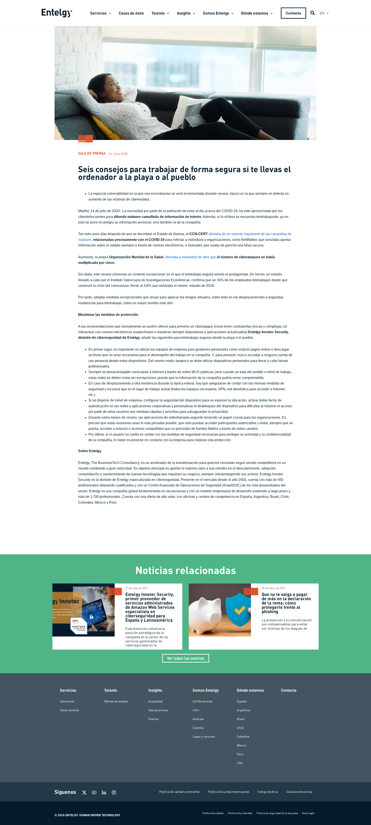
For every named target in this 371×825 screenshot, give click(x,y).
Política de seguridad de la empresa (277, 813)
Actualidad (155, 701)
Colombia (243, 736)
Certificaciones (203, 701)
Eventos (153, 719)
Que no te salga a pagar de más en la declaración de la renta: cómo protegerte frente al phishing (286, 603)
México (241, 745)
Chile (240, 728)
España (241, 701)
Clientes (198, 728)
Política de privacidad (240, 813)
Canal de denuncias (299, 792)
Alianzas (198, 719)
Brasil (241, 719)
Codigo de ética (268, 792)
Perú (240, 754)
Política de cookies (213, 813)
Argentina (243, 710)
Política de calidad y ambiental (179, 792)
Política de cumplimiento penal (228, 792)
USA (240, 763)
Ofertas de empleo (116, 701)
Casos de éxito (69, 710)
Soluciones (67, 701)
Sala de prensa (91, 153)
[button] (108, 13)
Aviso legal (308, 813)
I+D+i (196, 710)
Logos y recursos (204, 736)
